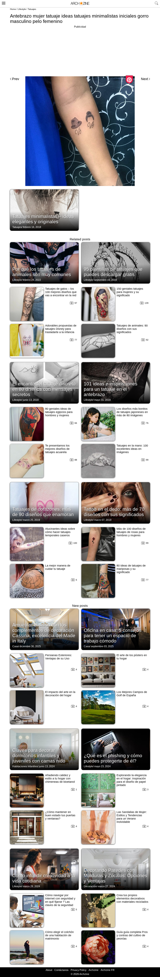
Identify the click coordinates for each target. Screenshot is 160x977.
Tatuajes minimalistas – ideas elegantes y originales (43, 219)
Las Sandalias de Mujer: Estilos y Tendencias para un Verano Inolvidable (132, 816)
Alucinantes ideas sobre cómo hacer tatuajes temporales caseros (60, 532)
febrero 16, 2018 (32, 227)
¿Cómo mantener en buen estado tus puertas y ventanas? (60, 815)
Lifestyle (22, 9)
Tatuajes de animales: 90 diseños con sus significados (132, 329)
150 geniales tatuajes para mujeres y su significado (130, 292)
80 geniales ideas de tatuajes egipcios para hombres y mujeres (58, 412)
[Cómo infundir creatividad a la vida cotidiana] (44, 869)
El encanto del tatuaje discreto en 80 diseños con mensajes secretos (44, 389)
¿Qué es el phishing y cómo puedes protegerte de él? (113, 758)
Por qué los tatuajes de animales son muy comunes (41, 271)
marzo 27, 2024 (106, 886)
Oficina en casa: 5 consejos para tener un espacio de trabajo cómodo (112, 635)
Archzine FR (108, 970)
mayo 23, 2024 (102, 766)
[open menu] (3, 2)
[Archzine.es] (80, 4)
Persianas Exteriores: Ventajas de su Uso (58, 657)
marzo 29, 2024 (31, 886)
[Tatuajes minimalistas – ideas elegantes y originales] (44, 209)
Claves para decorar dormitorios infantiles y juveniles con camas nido (38, 755)
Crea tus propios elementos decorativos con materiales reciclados (132, 898)
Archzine (93, 970)
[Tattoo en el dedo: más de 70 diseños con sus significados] (115, 502)
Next (144, 79)
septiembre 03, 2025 (102, 646)
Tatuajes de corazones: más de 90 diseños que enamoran (43, 512)
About (49, 970)
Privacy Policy (78, 970)
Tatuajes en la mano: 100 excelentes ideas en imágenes (132, 449)
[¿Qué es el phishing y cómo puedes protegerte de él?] (115, 749)
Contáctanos (61, 970)
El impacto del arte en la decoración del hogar (60, 693)
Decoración (90, 886)
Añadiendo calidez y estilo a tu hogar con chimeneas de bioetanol (60, 778)
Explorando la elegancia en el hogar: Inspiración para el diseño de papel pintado (132, 780)
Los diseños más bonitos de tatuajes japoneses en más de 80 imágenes (132, 412)
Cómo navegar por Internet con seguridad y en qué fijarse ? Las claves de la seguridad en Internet (60, 902)
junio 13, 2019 (31, 400)
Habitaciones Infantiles (25, 766)
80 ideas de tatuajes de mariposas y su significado (131, 569)
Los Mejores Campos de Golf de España (132, 693)
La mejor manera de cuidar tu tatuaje (57, 567)
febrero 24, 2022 (32, 280)
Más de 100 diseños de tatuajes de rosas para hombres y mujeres (131, 532)
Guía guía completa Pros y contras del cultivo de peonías (132, 935)
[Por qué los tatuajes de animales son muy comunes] (44, 262)
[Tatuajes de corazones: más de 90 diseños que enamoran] (44, 502)
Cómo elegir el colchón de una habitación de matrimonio (59, 935)
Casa (15, 646)
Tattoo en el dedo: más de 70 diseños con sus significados (114, 512)
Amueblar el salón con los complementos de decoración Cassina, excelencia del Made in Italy (43, 632)
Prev (15, 79)
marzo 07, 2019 (102, 520)
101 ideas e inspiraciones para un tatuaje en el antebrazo (110, 389)
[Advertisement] (80, 51)
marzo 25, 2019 (31, 520)
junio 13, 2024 (47, 766)
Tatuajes (32, 9)
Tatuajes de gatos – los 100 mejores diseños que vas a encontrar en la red (61, 292)
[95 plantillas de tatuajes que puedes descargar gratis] (115, 262)
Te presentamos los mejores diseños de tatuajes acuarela (57, 449)
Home (13, 9)
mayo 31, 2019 (102, 400)
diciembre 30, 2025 (30, 646)
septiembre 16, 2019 (105, 280)
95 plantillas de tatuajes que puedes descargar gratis (113, 271)
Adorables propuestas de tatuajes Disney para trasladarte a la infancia (60, 329)
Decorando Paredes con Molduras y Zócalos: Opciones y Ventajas (115, 875)
